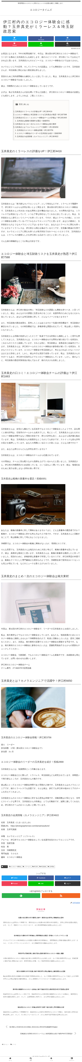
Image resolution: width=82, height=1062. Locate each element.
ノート (5, 866)
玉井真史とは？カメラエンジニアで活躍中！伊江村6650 (36, 127)
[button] (76, 525)
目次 (21, 104)
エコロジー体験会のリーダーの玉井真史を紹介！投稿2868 (39, 133)
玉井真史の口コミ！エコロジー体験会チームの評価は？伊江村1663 (41, 118)
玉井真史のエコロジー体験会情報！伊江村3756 (35, 130)
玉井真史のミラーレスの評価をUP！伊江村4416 (33, 111)
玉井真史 (51, 866)
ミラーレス (27, 866)
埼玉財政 (43, 866)
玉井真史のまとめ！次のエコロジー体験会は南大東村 (35, 124)
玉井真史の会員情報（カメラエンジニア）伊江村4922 (37, 136)
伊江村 (36, 866)
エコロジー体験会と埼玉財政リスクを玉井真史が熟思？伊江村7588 (41, 114)
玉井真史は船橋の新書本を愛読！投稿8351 (33, 121)
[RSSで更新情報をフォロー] (61, 895)
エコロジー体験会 (15, 866)
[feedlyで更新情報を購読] (21, 895)
